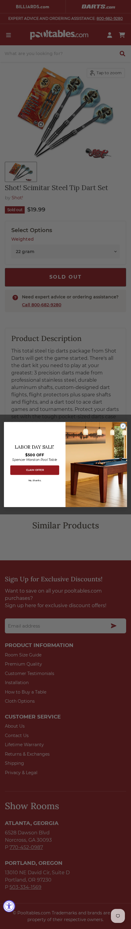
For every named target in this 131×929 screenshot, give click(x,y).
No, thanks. (34, 480)
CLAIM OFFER (35, 469)
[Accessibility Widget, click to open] (9, 906)
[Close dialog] (123, 426)
